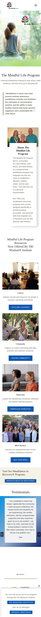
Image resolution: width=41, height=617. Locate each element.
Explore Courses (20, 307)
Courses (20, 293)
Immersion (20, 395)
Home (14, 587)
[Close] (39, 586)
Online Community (20, 358)
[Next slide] (39, 534)
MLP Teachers (20, 446)
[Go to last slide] (2, 534)
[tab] (17, 574)
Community (20, 344)
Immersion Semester (20, 409)
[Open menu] (35, 5)
